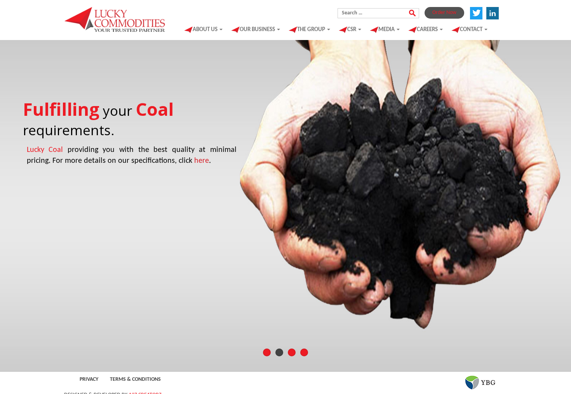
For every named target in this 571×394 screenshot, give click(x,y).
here (201, 161)
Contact (472, 30)
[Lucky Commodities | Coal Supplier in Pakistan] (115, 18)
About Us (206, 30)
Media (387, 30)
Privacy (89, 379)
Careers (428, 30)
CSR (352, 30)
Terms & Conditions (135, 379)
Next (555, 204)
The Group (311, 30)
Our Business (258, 30)
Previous (15, 204)
